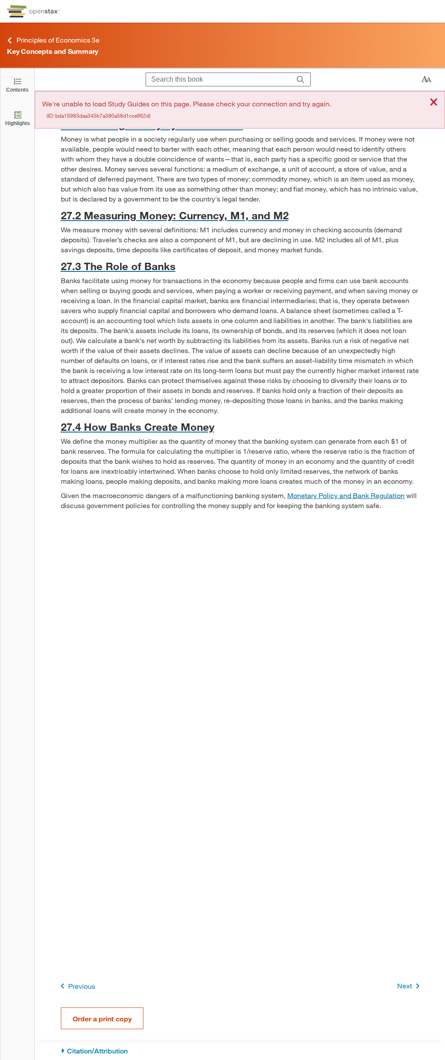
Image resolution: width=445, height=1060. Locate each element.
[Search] (300, 79)
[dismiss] (434, 102)
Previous (81, 986)
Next (404, 985)
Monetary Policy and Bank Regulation (346, 495)
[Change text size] (426, 79)
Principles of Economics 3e (58, 40)
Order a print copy (102, 1018)
